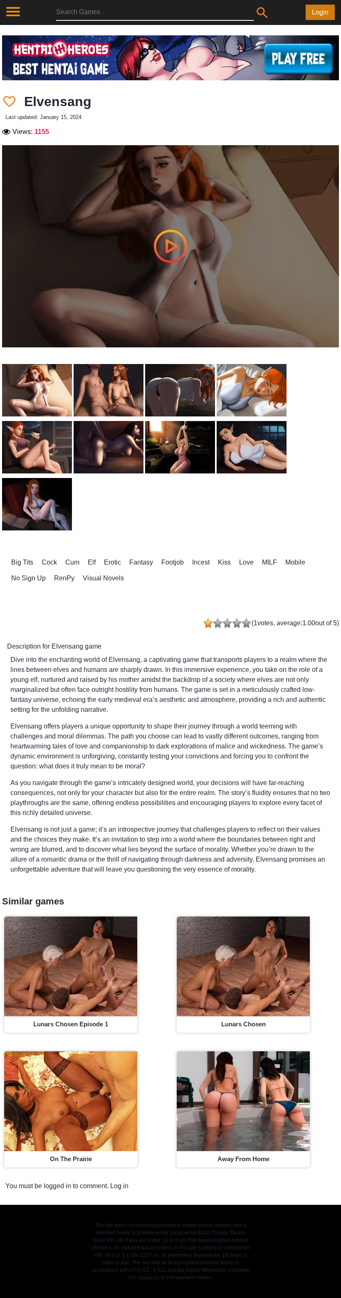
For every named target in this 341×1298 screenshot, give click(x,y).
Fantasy (141, 562)
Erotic (112, 562)
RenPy (64, 578)
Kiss (224, 562)
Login (320, 12)
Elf (92, 562)
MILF (269, 562)
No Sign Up (28, 578)
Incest (201, 562)
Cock (49, 562)
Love (246, 562)
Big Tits (22, 562)
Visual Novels (103, 578)
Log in (119, 1185)
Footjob (172, 562)
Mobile (295, 562)
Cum (72, 562)
